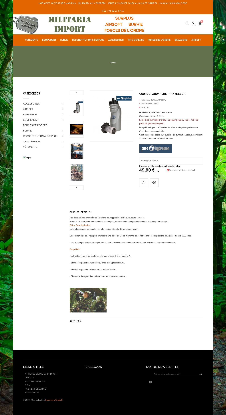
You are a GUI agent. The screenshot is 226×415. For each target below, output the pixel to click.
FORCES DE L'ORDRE (35, 125)
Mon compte (32, 393)
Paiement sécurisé (35, 389)
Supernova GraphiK (54, 400)
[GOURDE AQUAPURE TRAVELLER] (76, 108)
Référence (145, 100)
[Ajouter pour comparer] (154, 182)
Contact (29, 377)
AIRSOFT (28, 109)
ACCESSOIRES (31, 103)
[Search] (187, 24)
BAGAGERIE (30, 114)
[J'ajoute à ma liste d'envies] (143, 182)
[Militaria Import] (87, 24)
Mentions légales (35, 381)
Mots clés (145, 107)
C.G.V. (28, 385)
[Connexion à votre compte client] (193, 24)
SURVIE (27, 130)
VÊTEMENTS (30, 147)
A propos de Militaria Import (41, 374)
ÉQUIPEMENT (30, 120)
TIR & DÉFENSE (31, 141)
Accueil (113, 62)
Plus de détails (80, 212)
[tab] (136, 212)
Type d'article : (147, 104)
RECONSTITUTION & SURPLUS (40, 136)
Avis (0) (75, 321)
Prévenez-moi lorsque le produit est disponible (159, 166)
